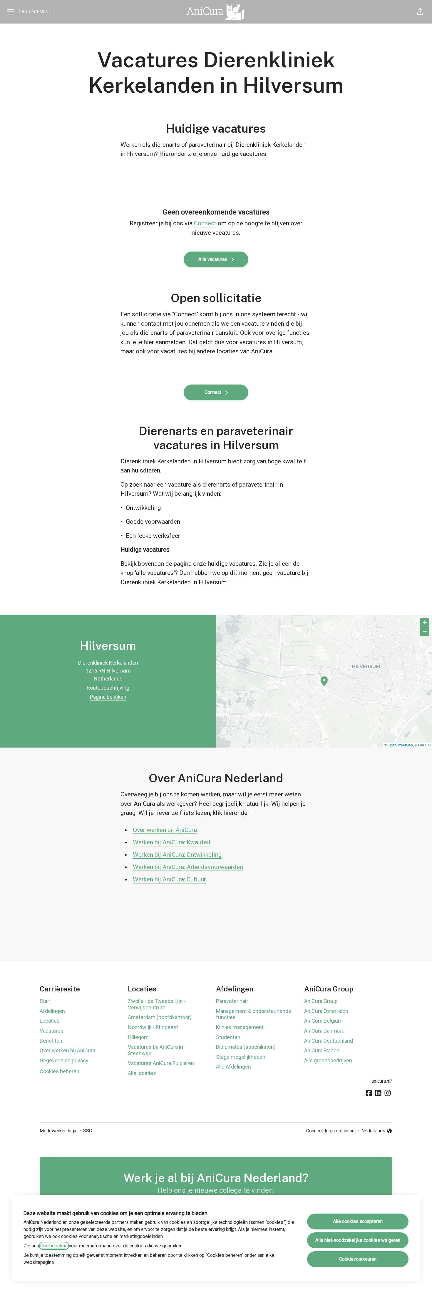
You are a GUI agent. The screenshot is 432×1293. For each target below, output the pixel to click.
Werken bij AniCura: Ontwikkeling (177, 854)
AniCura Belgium (323, 1021)
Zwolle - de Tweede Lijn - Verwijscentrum (157, 1004)
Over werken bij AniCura (165, 829)
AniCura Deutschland (328, 1041)
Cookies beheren (59, 1071)
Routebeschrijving (108, 688)
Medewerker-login (59, 1131)
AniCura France (321, 1050)
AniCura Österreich (326, 1011)
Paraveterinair (232, 1001)
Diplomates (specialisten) (246, 1047)
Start (45, 1001)
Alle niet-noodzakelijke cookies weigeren (357, 1240)
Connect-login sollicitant (331, 1131)
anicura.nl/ (381, 1081)
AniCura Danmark (324, 1031)
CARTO (424, 744)
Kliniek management (240, 1027)
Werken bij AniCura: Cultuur (169, 879)
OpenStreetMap (400, 744)
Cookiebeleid (54, 1246)
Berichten (51, 1041)
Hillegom (138, 1037)
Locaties (50, 1021)
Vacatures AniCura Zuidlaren (161, 1063)
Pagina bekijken (108, 697)
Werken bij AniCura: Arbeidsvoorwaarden (188, 867)
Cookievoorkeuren (357, 1259)
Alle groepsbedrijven (328, 1060)
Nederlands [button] (374, 1131)
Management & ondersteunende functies (253, 1014)
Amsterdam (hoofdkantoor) (160, 1017)
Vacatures (51, 1031)
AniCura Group (321, 1001)
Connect (205, 223)
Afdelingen (52, 1011)
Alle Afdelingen (233, 1067)
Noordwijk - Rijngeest (153, 1027)
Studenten (228, 1037)
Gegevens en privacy (64, 1060)
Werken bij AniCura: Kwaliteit (172, 842)
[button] (420, 12)
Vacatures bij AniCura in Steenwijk (155, 1050)
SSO (87, 1131)
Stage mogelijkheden (240, 1057)
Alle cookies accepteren (358, 1221)
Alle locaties (142, 1073)
